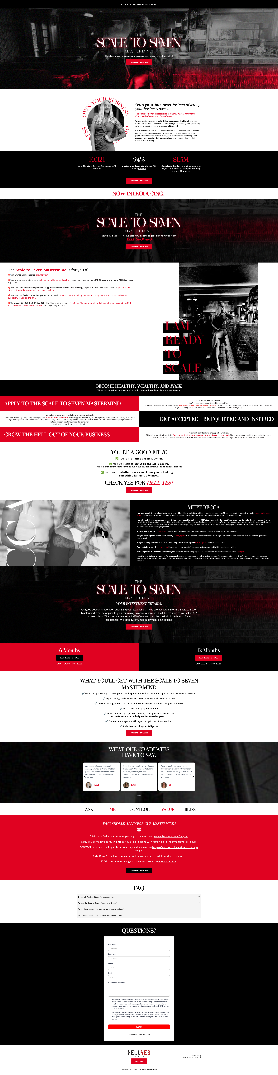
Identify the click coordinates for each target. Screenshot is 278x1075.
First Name (112, 944)
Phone (111, 964)
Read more (89, 778)
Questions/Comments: (116, 982)
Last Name (112, 954)
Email (111, 973)
